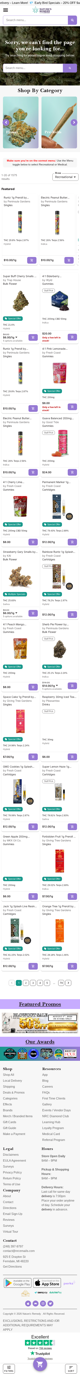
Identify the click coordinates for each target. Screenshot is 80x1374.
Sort (71, 1371)
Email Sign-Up (12, 1213)
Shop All (8, 1074)
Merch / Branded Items (18, 1116)
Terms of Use (11, 1184)
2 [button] (26, 982)
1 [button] (19, 982)
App (45, 1074)
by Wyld (47, 280)
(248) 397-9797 (13, 1246)
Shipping (9, 1086)
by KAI (7, 555)
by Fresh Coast (51, 352)
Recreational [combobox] (64, 177)
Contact (8, 1202)
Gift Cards (9, 1122)
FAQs (46, 1092)
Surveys (8, 1166)
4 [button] (40, 982)
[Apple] (28, 1303)
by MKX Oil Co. (12, 840)
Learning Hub (51, 1122)
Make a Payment (14, 1134)
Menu (58, 173)
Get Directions (12, 1266)
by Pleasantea (51, 700)
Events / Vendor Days (56, 1110)
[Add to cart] (31, 260)
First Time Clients (53, 1098)
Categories (10, 1098)
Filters (8, 1371)
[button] (5, 10)
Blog (45, 1080)
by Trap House (12, 280)
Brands (7, 1110)
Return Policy (12, 1178)
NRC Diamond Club (55, 1116)
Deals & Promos (14, 1092)
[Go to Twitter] (50, 1303)
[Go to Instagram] (43, 1303)
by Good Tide (50, 422)
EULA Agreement (14, 1160)
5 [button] (47, 982)
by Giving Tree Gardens (17, 700)
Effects (7, 1104)
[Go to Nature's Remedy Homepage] (42, 10)
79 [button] (61, 982)
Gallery (47, 1104)
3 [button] (33, 982)
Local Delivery (12, 1080)
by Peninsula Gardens (17, 201)
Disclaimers (11, 1154)
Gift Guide (9, 1128)
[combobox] (11, 336)
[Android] (36, 1303)
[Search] (72, 20)
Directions (9, 1208)
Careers (47, 1086)
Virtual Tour (10, 1231)
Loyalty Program (53, 1128)
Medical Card (51, 1134)
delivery (46, 1196)
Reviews (9, 1219)
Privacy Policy (12, 1172)
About (7, 1196)
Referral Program (53, 1139)
